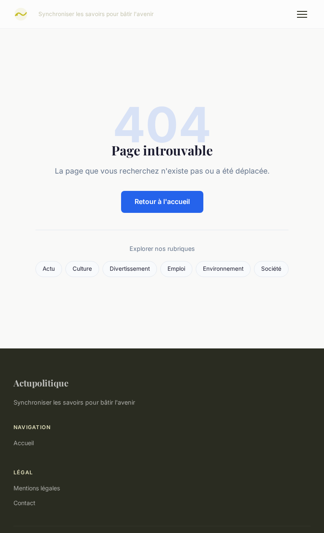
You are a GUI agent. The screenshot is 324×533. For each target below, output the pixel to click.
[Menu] (302, 14)
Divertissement (130, 268)
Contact (24, 502)
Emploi (176, 268)
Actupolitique (41, 383)
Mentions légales (37, 488)
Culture (82, 268)
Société (271, 268)
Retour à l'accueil (162, 201)
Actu (49, 268)
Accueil (24, 442)
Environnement (223, 268)
